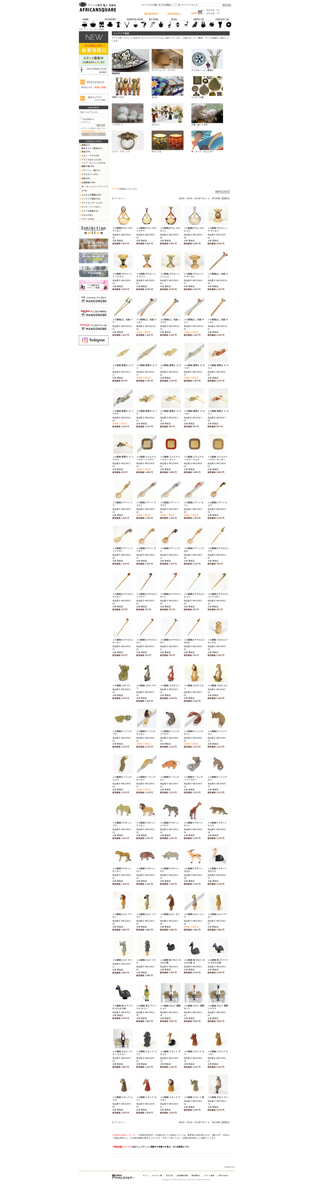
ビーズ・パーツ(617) (91, 207)
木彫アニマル (118, 97)
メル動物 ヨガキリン (170, 685)
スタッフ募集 (209, 1175)
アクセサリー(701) (90, 174)
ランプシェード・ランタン (164, 70)
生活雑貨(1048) (88, 182)
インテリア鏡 (197, 97)
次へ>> (122, 198)
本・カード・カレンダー (202, 151)
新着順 (189, 198)
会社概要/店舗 (182, 1175)
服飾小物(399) (88, 166)
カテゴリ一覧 (157, 1175)
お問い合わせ (223, 1175)
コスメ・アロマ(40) (90, 155)
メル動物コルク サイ (122, 960)
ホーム (145, 1175)
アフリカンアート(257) (92, 203)
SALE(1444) (87, 215)
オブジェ (156, 124)
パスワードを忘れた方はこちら (93, 128)
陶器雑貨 (116, 73)
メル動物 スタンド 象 (194, 1097)
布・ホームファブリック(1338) (95, 188)
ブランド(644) (88, 219)
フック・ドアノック (121, 151)
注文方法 (169, 1175)
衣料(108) (86, 178)
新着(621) (86, 145)
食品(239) (86, 151)
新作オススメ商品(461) (92, 148)
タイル (155, 97)
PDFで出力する (222, 192)
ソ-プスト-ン (117, 124)
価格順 (182, 198)
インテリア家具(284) (91, 199)
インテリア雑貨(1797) (91, 195)
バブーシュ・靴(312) (91, 170)
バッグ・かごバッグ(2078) (93, 163)
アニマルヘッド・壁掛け (202, 70)
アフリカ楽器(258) (90, 211)
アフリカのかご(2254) (91, 160)
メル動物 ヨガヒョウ (217, 685)
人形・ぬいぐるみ (199, 124)
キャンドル (157, 151)
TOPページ (84, 29)
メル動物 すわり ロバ (218, 1097)
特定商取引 (196, 1175)
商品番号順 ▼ (200, 198)
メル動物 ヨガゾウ (121, 685)
